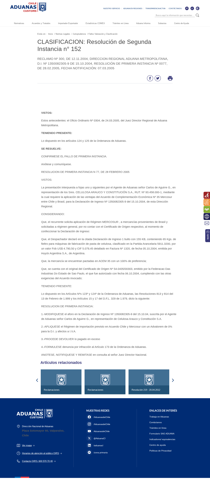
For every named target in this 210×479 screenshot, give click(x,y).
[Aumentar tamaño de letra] (187, 8)
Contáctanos (155, 422)
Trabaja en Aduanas (159, 416)
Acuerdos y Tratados (41, 23)
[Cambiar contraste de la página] (197, 8)
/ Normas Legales (62, 34)
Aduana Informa (143, 23)
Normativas (19, 23)
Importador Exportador (68, 23)
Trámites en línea (157, 428)
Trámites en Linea (121, 23)
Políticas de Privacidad (160, 450)
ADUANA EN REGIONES (132, 8)
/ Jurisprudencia (79, 34)
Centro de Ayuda (181, 23)
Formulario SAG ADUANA (161, 433)
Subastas (162, 23)
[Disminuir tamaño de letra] (192, 8)
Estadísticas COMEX (95, 23)
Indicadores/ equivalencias (162, 439)
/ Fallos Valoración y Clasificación (102, 34)
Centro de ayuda (157, 445)
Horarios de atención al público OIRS (40, 453)
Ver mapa (27, 445)
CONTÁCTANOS (175, 8)
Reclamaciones (51, 389)
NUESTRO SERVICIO (111, 8)
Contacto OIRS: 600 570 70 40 (37, 461)
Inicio (50, 34)
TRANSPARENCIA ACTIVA (155, 8)
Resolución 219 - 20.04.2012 (146, 389)
